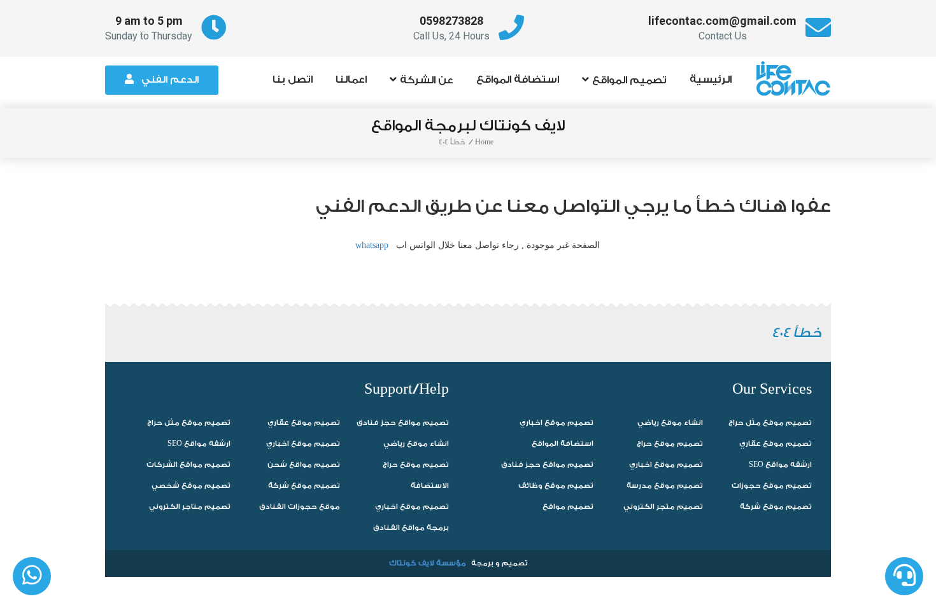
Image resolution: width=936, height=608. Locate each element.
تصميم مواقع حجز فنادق (403, 422)
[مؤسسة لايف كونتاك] (797, 72)
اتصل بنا (293, 79)
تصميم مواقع (567, 506)
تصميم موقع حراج (416, 464)
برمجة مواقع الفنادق (411, 527)
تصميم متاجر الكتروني (189, 506)
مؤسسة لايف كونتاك (427, 563)
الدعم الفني (170, 79)
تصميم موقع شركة (304, 485)
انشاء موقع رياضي (416, 443)
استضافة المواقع (517, 79)
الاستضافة (430, 485)
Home (484, 142)
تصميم (515, 563)
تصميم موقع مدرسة (665, 485)
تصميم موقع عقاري (303, 422)
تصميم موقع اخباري (303, 443)
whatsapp (371, 245)
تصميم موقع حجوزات (772, 485)
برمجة (482, 563)
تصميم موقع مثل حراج (188, 422)
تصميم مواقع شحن (303, 464)
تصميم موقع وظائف (555, 485)
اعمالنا (351, 79)
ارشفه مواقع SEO (198, 443)
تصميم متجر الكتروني (663, 506)
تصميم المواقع (629, 80)
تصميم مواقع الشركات (188, 464)
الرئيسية (711, 79)
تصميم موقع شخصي (191, 485)
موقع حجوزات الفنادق (299, 506)
